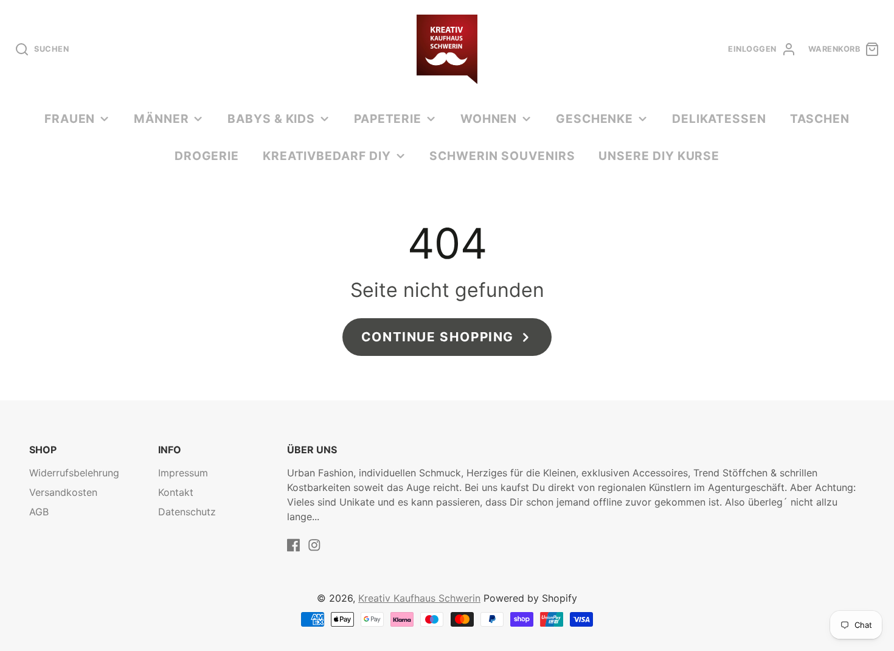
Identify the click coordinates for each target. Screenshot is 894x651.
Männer (161, 118)
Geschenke (595, 118)
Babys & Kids (271, 118)
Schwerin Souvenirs (502, 155)
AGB (39, 512)
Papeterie (388, 118)
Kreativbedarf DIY (327, 155)
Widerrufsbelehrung (74, 473)
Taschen (820, 118)
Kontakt (175, 492)
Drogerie (207, 155)
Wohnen (489, 118)
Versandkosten (63, 492)
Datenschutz (187, 512)
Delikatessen (719, 118)
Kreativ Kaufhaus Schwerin (419, 598)
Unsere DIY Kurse (658, 155)
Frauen (69, 118)
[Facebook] (293, 545)
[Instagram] (314, 545)
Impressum (183, 473)
